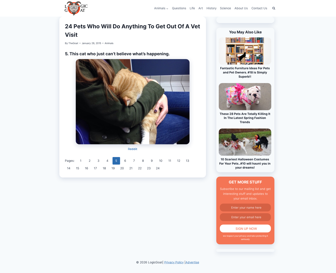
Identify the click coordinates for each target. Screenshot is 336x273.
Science (225, 8)
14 (68, 168)
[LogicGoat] (76, 8)
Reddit (132, 149)
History (211, 8)
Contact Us (259, 8)
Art (200, 8)
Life (192, 8)
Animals (109, 43)
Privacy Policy (174, 262)
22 (140, 168)
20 (122, 168)
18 (104, 168)
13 (187, 160)
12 (178, 160)
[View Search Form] (274, 8)
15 (77, 168)
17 (95, 168)
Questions (179, 8)
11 (169, 160)
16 (86, 168)
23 (149, 168)
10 (160, 160)
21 (130, 168)
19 (113, 168)
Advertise (192, 262)
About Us (241, 8)
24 (158, 168)
